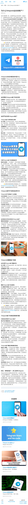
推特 (26, 1)
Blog (2, 503)
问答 (14, 1)
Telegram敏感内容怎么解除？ (9, 390)
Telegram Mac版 (23, 501)
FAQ (2, 501)
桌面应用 (23, 500)
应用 (6, 1)
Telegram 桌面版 (23, 503)
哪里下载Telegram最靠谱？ (9, 391)
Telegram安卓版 (11, 501)
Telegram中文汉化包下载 (7, 47)
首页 (2, 1)
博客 (10, 1)
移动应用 (11, 500)
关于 (2, 500)
